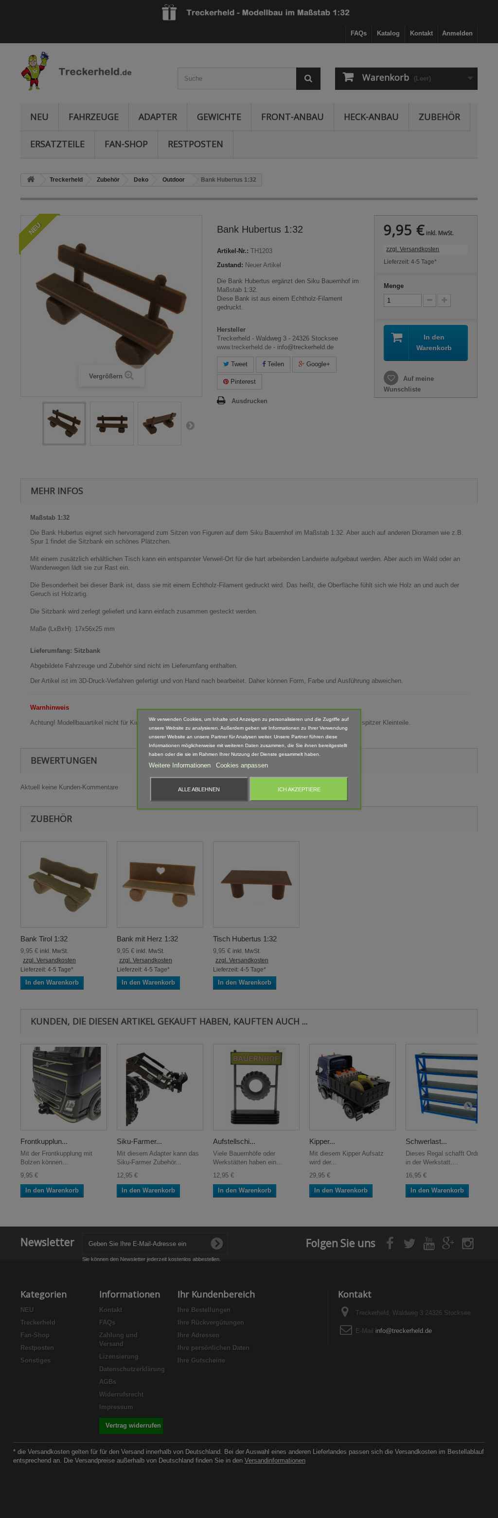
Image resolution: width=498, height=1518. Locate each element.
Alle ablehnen (199, 789)
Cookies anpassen (242, 764)
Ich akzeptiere (299, 789)
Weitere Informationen (181, 764)
